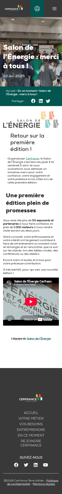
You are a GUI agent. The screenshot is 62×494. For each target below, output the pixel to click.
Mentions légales (44, 484)
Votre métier (31, 418)
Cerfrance (32, 158)
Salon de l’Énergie (39, 338)
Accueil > (12, 91)
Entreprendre (31, 430)
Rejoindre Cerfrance (31, 443)
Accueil (31, 413)
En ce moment (31, 435)
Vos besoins (31, 424)
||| (55, 8)
